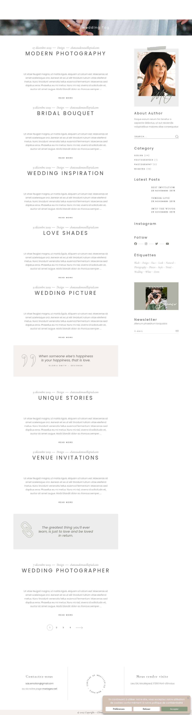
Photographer (143, 160)
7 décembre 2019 (42, 564)
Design (61, 47)
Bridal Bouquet (66, 113)
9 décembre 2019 (42, 107)
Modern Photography (65, 53)
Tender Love (160, 198)
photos (152, 267)
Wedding (139, 169)
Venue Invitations (65, 457)
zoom (156, 271)
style (160, 267)
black (137, 262)
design (145, 262)
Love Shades (65, 233)
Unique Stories (65, 397)
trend (168, 267)
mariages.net (49, 688)
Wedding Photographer (66, 570)
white (148, 271)
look (160, 262)
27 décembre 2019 (42, 47)
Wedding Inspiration (65, 173)
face (153, 262)
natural (170, 262)
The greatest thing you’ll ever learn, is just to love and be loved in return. (66, 531)
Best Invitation (163, 187)
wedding (138, 271)
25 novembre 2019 (163, 190)
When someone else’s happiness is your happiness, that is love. (66, 358)
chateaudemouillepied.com (85, 47)
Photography (143, 164)
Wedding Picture (66, 293)
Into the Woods (163, 208)
